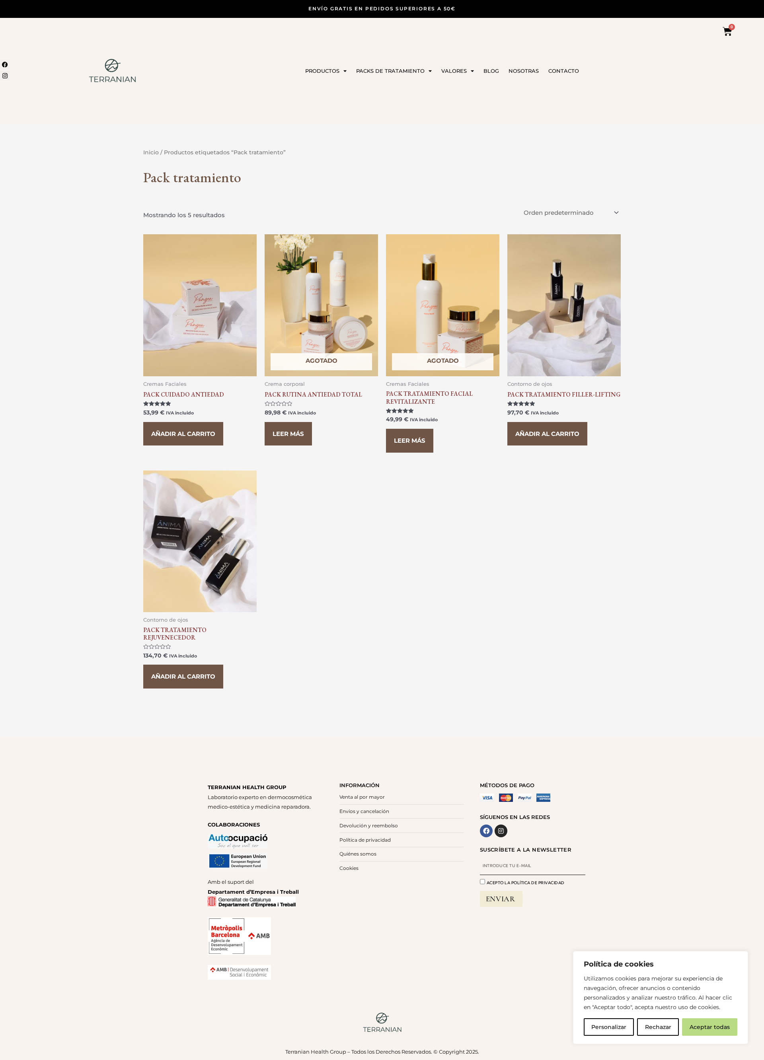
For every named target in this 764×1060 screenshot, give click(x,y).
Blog (491, 71)
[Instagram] (5, 75)
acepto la (526, 882)
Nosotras (524, 71)
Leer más (288, 434)
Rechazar (658, 1027)
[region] (660, 997)
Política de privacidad (538, 882)
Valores (454, 71)
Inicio (151, 152)
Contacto (563, 71)
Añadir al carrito (183, 434)
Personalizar (608, 1027)
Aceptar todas (710, 1027)
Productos (322, 71)
